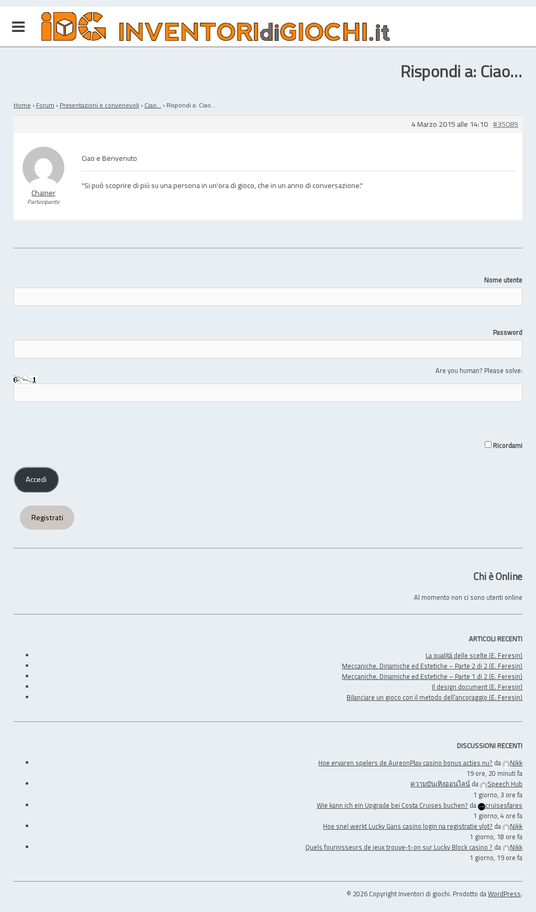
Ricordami (507, 445)
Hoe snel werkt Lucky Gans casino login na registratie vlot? (408, 826)
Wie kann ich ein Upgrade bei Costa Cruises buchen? (392, 805)
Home (22, 105)
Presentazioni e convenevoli (99, 105)
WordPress (504, 893)
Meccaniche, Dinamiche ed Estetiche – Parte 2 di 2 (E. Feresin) (432, 666)
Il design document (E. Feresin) (477, 687)
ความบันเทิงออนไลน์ (440, 783)
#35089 (505, 124)
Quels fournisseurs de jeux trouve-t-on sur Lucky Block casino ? (399, 847)
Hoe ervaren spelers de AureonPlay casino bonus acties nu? (405, 762)
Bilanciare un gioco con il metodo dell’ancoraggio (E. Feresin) (434, 697)
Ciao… (152, 105)
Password (507, 332)
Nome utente (503, 279)
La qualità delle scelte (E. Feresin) (474, 655)
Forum (45, 105)
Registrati (47, 517)
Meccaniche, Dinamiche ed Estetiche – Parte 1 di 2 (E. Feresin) (432, 676)
